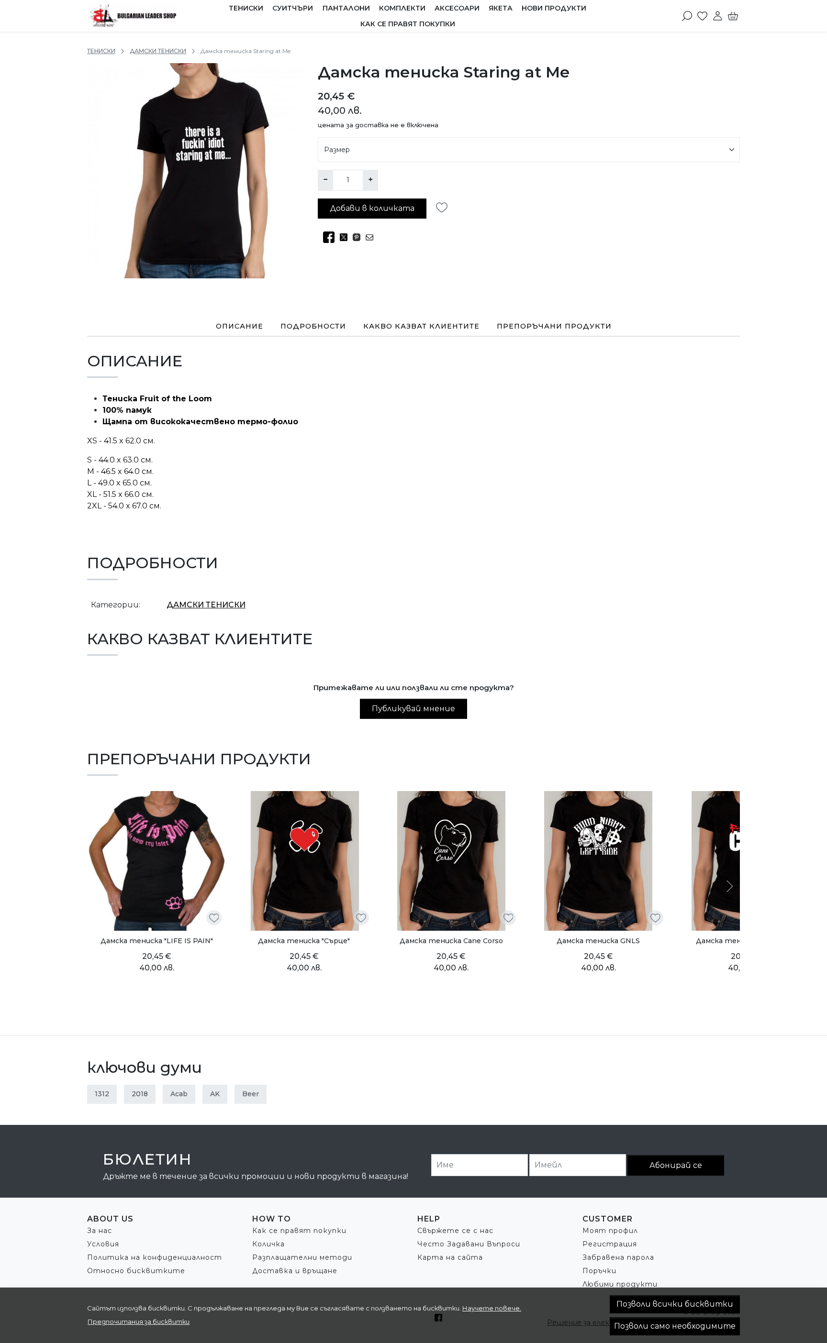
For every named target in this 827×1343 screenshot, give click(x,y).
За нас (99, 1230)
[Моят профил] (718, 16)
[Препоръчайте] (372, 237)
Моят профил (610, 1230)
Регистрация (609, 1244)
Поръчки (599, 1270)
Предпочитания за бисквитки (139, 1321)
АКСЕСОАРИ (457, 8)
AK (215, 1094)
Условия (103, 1244)
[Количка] (733, 16)
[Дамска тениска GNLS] (598, 860)
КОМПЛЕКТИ (402, 8)
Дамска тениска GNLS (598, 940)
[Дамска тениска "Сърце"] (303, 860)
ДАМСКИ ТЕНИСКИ (158, 51)
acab (179, 1094)
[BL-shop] (142, 16)
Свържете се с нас (455, 1230)
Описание (239, 326)
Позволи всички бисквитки (674, 1304)
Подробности (313, 326)
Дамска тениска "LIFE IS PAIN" (157, 940)
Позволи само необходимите (675, 1326)
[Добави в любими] (444, 207)
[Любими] (702, 16)
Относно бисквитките (136, 1270)
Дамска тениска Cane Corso (451, 940)
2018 (140, 1094)
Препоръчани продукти (554, 326)
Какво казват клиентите (421, 326)
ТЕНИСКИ (246, 8)
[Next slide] (728, 886)
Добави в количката (372, 208)
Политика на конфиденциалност (154, 1257)
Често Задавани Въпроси (468, 1244)
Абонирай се (675, 1165)
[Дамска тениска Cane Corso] (451, 860)
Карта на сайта (450, 1257)
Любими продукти (620, 1284)
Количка (268, 1244)
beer (250, 1094)
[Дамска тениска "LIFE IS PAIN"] (156, 860)
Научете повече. (491, 1308)
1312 (102, 1094)
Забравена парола (618, 1257)
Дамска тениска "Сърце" (304, 940)
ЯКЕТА (501, 8)
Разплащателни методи (302, 1257)
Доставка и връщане (294, 1270)
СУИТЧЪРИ (292, 8)
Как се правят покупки (407, 24)
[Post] (346, 237)
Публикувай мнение (413, 708)
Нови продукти (554, 8)
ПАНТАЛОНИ (346, 8)
